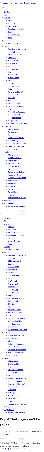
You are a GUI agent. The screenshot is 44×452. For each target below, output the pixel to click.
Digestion (12, 58)
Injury (10, 72)
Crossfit (11, 21)
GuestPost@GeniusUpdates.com (12, 449)
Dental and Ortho (14, 158)
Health (6, 46)
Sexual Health (13, 95)
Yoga (10, 38)
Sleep (10, 101)
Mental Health (13, 78)
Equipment (12, 23)
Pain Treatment (14, 189)
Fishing (15, 83)
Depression (12, 161)
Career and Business (16, 129)
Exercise (7, 18)
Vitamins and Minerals (16, 206)
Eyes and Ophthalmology (17, 172)
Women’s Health (14, 115)
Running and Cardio (16, 29)
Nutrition (7, 201)
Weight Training (14, 35)
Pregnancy (16, 118)
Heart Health (13, 181)
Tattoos (15, 52)
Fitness (7, 41)
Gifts (10, 135)
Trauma (11, 195)
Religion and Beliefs (16, 92)
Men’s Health (13, 75)
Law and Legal (13, 141)
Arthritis (15, 166)
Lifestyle (7, 126)
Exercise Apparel (14, 26)
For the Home (13, 132)
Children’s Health (14, 55)
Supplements (9, 204)
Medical (7, 152)
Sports (10, 32)
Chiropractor (13, 155)
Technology (12, 149)
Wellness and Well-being (17, 123)
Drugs (10, 169)
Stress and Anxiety (15, 106)
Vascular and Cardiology (17, 198)
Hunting (15, 86)
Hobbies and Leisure (16, 138)
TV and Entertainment (16, 112)
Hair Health (12, 63)
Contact (7, 12)
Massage (11, 186)
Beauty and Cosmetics (17, 49)
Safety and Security (16, 146)
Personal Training (15, 43)
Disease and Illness (15, 163)
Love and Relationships (17, 143)
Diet (5, 15)
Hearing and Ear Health (17, 178)
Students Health (14, 103)
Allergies (15, 69)
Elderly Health (13, 61)
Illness (10, 66)
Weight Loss (12, 121)
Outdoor (11, 81)
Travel (10, 109)
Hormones (12, 183)
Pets (10, 89)
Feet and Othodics (15, 175)
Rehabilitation (13, 192)
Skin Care (11, 98)
